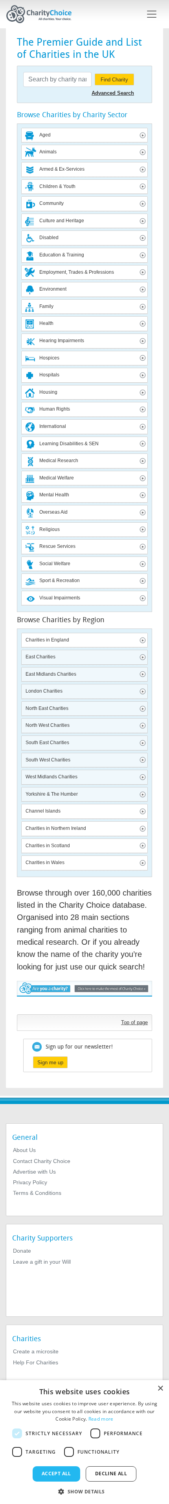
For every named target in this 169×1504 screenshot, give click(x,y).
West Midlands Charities (51, 777)
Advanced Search (113, 93)
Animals (48, 152)
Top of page (134, 1022)
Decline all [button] (111, 1473)
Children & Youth (57, 186)
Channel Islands (43, 811)
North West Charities (48, 725)
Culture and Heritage (61, 220)
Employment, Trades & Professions (76, 272)
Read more (101, 1419)
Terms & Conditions (37, 1193)
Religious (49, 529)
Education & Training (61, 255)
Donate (22, 1251)
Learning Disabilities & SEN (69, 443)
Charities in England (47, 640)
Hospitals (49, 375)
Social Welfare (54, 563)
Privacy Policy (30, 1182)
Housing (48, 392)
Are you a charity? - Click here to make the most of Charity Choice (84, 995)
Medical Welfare (56, 478)
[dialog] (84, 1442)
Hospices (49, 358)
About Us (24, 1150)
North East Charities (47, 708)
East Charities (40, 657)
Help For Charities (35, 1362)
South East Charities (47, 742)
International (52, 426)
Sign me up (50, 1062)
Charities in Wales (45, 862)
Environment (52, 289)
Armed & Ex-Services (61, 169)
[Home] (42, 14)
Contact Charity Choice (41, 1161)
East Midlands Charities (51, 674)
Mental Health (54, 495)
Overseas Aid (53, 512)
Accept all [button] (56, 1473)
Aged (45, 135)
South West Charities (48, 760)
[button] (84, 1491)
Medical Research (58, 460)
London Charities (44, 691)
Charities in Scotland (48, 845)
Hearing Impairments (61, 340)
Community (51, 203)
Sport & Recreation (59, 580)
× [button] (160, 1389)
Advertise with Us (34, 1172)
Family (46, 306)
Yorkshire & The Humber (52, 794)
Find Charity (114, 80)
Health (46, 323)
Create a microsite (36, 1351)
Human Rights (54, 409)
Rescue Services (57, 546)
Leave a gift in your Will (42, 1262)
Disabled (49, 237)
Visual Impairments (59, 598)
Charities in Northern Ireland (56, 828)
